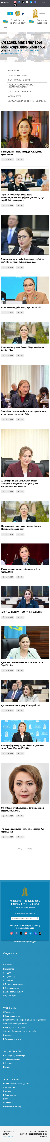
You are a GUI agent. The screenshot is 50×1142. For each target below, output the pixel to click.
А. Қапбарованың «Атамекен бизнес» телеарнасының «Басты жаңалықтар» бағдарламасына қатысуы (19, 484)
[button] (23, 13)
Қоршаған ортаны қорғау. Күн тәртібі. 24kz (21, 705)
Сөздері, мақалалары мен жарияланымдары (21, 86)
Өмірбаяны (13, 71)
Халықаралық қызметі (19, 80)
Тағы (43, 3)
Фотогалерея (14, 96)
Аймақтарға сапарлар (19, 92)
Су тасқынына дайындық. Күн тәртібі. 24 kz (22, 307)
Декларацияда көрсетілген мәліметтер (27, 101)
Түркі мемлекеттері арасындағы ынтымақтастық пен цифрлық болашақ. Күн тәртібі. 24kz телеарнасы (22, 197)
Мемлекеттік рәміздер (25, 942)
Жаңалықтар (10, 953)
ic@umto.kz (8, 1136)
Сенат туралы (11, 1079)
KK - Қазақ (5, 3)
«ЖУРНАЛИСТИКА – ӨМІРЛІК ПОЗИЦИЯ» (21, 612)
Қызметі (8, 964)
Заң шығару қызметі (18, 75)
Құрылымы (10, 1007)
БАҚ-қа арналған (13, 1051)
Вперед (29, 849)
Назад (20, 849)
